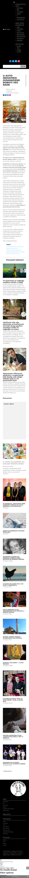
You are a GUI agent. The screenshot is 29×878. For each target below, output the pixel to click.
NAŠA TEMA (19, 23)
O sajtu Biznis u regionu (16, 853)
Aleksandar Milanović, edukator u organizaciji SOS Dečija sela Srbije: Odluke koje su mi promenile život (13, 377)
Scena (19, 52)
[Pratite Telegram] (16, 61)
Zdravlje (19, 40)
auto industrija (11, 246)
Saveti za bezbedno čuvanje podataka (13, 531)
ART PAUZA (19, 44)
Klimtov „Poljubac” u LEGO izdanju (13, 663)
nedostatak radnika (12, 252)
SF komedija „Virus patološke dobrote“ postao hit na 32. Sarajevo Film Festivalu (14, 505)
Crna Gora (20, 19)
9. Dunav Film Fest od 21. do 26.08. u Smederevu (13, 584)
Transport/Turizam (8, 832)
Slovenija (20, 8)
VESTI (17, 6)
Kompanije (9, 92)
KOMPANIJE (19, 25)
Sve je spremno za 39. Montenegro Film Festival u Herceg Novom (13, 611)
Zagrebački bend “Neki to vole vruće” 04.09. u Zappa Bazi (13, 700)
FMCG (19, 31)
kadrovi (18, 250)
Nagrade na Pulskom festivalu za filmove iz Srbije (14, 763)
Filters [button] (4, 866)
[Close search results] (1, 864)
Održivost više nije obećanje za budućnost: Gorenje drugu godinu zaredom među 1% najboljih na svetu (13, 325)
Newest (7, 868)
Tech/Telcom (21, 37)
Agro (18, 27)
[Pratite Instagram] (19, 61)
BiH (18, 10)
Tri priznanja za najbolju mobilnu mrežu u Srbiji (13, 281)
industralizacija (11, 248)
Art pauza (5, 561)
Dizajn (19, 46)
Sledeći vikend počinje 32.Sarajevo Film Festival (12, 637)
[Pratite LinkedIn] (13, 61)
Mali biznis (20, 33)
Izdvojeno (5, 508)
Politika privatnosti (16, 855)
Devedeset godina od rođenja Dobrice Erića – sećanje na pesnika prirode (13, 558)
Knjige (19, 50)
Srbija (19, 14)
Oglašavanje (6, 855)
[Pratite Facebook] (10, 61)
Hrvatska (20, 12)
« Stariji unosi (7, 771)
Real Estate (21, 35)
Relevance (3, 868)
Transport (20, 38)
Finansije (20, 29)
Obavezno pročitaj (8, 466)
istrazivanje (10, 250)
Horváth (20, 246)
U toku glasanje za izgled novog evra (13, 463)
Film (18, 48)
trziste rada (15, 253)
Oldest (12, 868)
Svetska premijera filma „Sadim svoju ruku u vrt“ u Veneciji (13, 737)
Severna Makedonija (8, 808)
